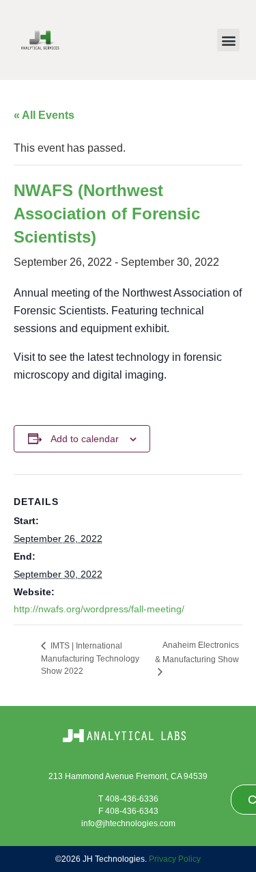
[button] (228, 40)
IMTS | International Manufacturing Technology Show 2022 (90, 659)
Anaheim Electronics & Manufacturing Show (197, 652)
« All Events (44, 115)
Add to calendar (85, 438)
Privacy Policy (175, 859)
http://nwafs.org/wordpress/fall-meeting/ (99, 608)
